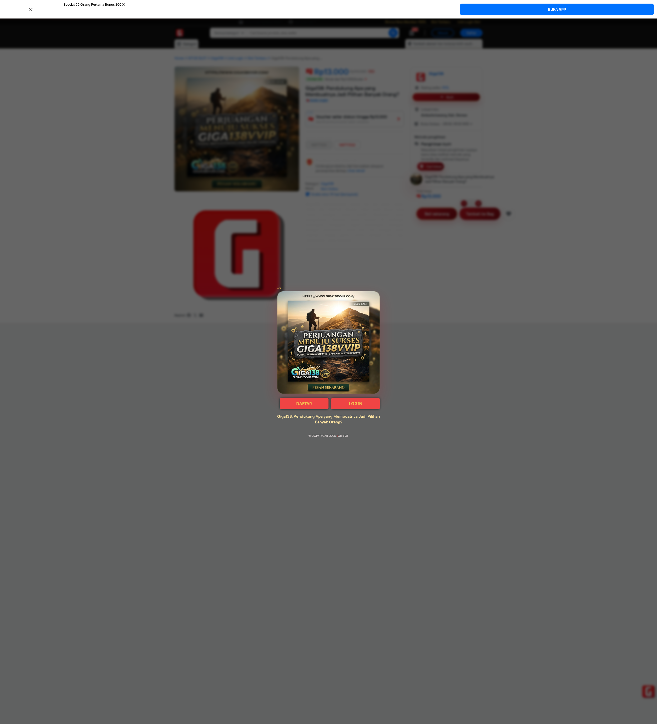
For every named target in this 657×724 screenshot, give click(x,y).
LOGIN (355, 403)
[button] (328, 9)
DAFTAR (304, 403)
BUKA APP (557, 9)
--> (279, 288)
